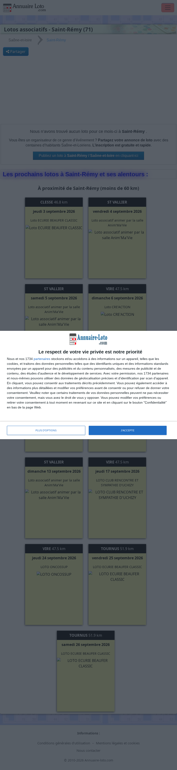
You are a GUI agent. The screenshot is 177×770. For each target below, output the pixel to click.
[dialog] (88, 385)
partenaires (42, 358)
